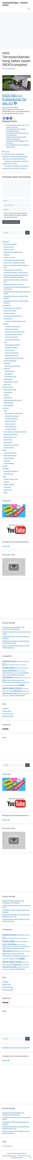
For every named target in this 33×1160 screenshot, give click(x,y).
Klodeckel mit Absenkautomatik (14, 332)
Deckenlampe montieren (12, 339)
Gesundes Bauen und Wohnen (13, 270)
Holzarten (7, 255)
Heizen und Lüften (9, 257)
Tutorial (11, 691)
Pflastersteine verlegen (11, 382)
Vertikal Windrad (9, 458)
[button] (4, 118)
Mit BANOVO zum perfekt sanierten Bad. (14, 1047)
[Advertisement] (16, 29)
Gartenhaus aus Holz (21, 670)
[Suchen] (27, 233)
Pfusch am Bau (9, 350)
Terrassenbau (8, 318)
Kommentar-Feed (7, 713)
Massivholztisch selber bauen (13, 316)
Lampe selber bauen (10, 453)
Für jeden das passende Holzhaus (14, 260)
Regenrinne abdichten (11, 353)
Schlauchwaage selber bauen (13, 400)
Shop (3, 466)
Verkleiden (7, 363)
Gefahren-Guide (9, 249)
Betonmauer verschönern (12, 366)
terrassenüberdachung (18, 159)
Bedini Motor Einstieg (10, 455)
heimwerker (16, 677)
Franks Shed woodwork (21, 668)
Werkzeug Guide (7, 387)
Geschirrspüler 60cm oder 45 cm (14, 284)
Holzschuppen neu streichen (12, 308)
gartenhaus (12, 670)
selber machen (15, 688)
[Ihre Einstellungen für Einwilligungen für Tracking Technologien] (30, 1157)
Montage (15, 156)
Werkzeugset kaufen (10, 389)
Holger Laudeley (27, 677)
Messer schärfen (9, 447)
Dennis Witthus (26, 661)
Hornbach (23, 682)
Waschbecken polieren (10, 434)
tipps (3, 691)
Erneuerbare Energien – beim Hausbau (15, 272)
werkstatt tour (5, 695)
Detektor (6, 395)
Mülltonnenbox (8, 379)
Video (4, 476)
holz (10, 156)
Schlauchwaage (8, 403)
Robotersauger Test (10, 437)
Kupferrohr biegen (10, 421)
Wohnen (6, 324)
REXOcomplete (22, 156)
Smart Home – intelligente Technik (14, 262)
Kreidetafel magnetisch (11, 471)
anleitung (7, 154)
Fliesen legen (8, 489)
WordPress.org (6, 716)
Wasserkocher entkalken (12, 345)
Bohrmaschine (8, 442)
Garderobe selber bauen (12, 326)
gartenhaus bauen (7, 672)
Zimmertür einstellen (11, 337)
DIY (4, 664)
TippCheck (5, 408)
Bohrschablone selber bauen (14, 413)
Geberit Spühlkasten (10, 360)
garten (4, 670)
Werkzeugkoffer (8, 405)
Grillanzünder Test (10, 426)
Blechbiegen (9, 374)
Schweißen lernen (10, 376)
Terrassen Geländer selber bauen (15, 321)
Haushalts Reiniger (10, 429)
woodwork (12, 695)
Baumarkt (19, 661)
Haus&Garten (6, 305)
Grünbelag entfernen (11, 418)
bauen (13, 661)
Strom (4, 450)
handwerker (21, 675)
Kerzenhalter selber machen (13, 334)
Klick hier (5, 546)
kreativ (7, 685)
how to (28, 682)
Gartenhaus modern (17, 672)
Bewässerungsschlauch (11, 445)
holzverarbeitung (7, 682)
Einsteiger (16, 664)
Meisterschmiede (13, 685)
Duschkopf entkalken (11, 347)
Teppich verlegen (9, 484)
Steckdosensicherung (11, 355)
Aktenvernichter (8, 474)
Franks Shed (8, 667)
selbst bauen (25, 688)
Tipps (5, 410)
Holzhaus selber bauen (11, 479)
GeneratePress (17, 1157)
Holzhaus (8, 680)
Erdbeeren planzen (9, 313)
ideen (3, 685)
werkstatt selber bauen (23, 693)
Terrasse (7, 151)
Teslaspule (7, 461)
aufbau (13, 154)
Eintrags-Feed (6, 711)
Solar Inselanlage (9, 463)
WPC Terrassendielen (10, 244)
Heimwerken (7, 677)
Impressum (10, 1153)
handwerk (14, 675)
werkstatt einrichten (9, 693)
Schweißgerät (8, 397)
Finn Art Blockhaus (23, 664)
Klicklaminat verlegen (11, 329)
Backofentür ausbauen (12, 416)
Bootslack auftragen (10, 310)
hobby (22, 677)
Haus (5, 342)
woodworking (20, 695)
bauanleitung (20, 154)
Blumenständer (9, 371)
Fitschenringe (8, 439)
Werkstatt (7, 368)
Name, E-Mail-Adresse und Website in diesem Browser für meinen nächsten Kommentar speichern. (16, 215)
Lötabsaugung (8, 392)
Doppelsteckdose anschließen (14, 358)
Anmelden (5, 708)
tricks (7, 691)
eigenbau (5, 156)
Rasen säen (7, 384)
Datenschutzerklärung (7, 1146)
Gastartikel (5, 241)
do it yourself (10, 664)
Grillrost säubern (10, 424)
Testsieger (5, 468)
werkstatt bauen (25, 691)
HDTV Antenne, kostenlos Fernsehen (15, 432)
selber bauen (6, 159)
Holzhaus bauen (9, 247)
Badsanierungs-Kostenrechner (13, 252)
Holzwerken (7, 487)
